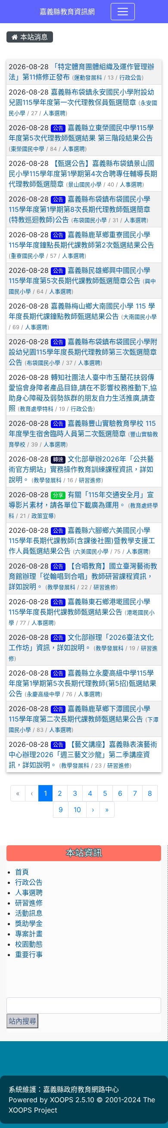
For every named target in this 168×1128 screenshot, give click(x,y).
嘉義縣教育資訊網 (67, 11)
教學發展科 (48, 480)
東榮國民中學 (27, 149)
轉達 (58, 459)
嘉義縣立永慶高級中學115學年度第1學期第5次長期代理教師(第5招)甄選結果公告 (82, 683)
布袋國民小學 (90, 220)
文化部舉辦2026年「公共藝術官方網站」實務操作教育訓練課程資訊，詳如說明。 (81, 469)
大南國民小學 (140, 317)
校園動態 (29, 944)
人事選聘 (54, 113)
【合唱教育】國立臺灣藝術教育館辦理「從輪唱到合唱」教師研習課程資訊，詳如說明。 (83, 576)
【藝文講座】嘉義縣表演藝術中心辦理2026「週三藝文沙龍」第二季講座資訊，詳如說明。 (83, 754)
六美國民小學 (92, 551)
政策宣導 (42, 516)
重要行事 (29, 954)
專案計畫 (29, 933)
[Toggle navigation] (123, 11)
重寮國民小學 (27, 256)
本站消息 (33, 37)
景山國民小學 (85, 184)
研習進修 (90, 480)
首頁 (22, 872)
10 (77, 809)
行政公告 (130, 77)
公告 (58, 128)
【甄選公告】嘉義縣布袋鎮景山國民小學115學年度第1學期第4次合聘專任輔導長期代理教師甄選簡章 (83, 173)
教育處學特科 (36, 409)
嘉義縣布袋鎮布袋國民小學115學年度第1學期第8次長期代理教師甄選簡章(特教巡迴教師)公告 (79, 209)
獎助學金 (29, 923)
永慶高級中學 (43, 694)
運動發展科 (88, 77)
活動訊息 (29, 913)
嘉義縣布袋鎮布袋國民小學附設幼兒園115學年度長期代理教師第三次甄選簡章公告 (83, 352)
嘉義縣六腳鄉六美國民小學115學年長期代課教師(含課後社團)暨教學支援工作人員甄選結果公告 (82, 540)
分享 (58, 495)
